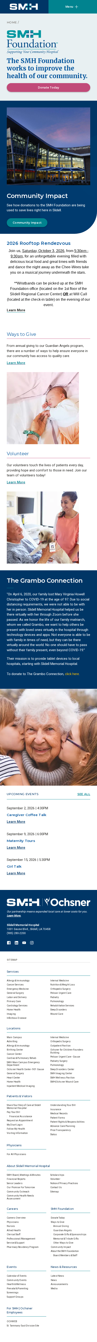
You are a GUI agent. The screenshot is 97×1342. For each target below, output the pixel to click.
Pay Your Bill (13, 1112)
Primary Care (14, 1001)
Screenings (12, 1292)
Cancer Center (14, 1054)
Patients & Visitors (19, 1096)
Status (53, 1134)
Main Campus (14, 1037)
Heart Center (13, 1077)
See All (83, 794)
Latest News (57, 1276)
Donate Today (48, 87)
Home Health (14, 1009)
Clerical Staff (13, 1234)
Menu (69, 6)
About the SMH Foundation (65, 1251)
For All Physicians (16, 1154)
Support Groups (15, 1297)
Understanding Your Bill (63, 1105)
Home (12, 22)
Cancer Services (15, 984)
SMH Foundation (62, 1208)
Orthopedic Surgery (60, 989)
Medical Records (59, 1113)
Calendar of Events (17, 1276)
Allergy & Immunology (18, 980)
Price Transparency (60, 1130)
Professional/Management (21, 1238)
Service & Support (15, 1243)
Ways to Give (58, 1222)
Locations (13, 1028)
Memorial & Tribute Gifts (66, 1238)
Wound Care (56, 1014)
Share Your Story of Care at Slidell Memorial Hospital (24, 1106)
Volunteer (55, 1179)
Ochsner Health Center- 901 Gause (25, 1069)
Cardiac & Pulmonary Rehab (21, 1058)
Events (11, 1267)
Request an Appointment (20, 1120)
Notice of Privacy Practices (64, 1183)
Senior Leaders (15, 1183)
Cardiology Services (17, 1005)
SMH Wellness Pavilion (62, 1077)
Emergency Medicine (18, 989)
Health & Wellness (16, 1284)
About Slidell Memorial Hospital (28, 1166)
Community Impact (27, 222)
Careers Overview (16, 1218)
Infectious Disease (16, 1018)
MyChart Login (15, 1125)
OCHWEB (12, 1321)
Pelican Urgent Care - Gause (65, 1056)
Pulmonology (57, 1001)
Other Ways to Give (63, 1243)
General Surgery (15, 993)
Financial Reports (16, 1179)
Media (54, 1288)
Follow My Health (16, 1129)
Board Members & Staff (65, 1255)
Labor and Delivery (17, 997)
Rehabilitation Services (62, 1005)
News (54, 1280)
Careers (12, 1208)
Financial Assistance (20, 1116)
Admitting (12, 1041)
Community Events (17, 1280)
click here (72, 674)
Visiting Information (17, 1133)
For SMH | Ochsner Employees (19, 1310)
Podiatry (54, 997)
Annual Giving (61, 1226)
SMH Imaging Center (61, 1073)
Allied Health (14, 1230)
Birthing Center (15, 1050)
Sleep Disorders (58, 1009)
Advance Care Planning (62, 1126)
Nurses (11, 1226)
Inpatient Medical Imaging (21, 1086)
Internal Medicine (59, 980)
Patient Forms (57, 1118)
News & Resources (64, 1267)
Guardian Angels (62, 1230)
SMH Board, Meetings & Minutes (24, 1175)
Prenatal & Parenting (17, 1288)
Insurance (55, 1109)
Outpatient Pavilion (60, 1045)
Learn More (16, 310)
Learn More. (14, 915)
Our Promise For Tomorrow (21, 1187)
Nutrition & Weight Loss (62, 984)
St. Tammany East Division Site (23, 1325)
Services (12, 971)
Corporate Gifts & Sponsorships (69, 1234)
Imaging (11, 1014)
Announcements (59, 1284)
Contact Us (56, 1187)
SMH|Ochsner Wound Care (64, 1081)
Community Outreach (18, 1191)
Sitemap (54, 1191)
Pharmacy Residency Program (23, 1247)
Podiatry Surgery (59, 1061)
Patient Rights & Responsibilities (67, 1122)
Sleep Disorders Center (62, 1069)
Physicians (14, 1145)
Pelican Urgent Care (60, 993)
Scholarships (57, 1175)
